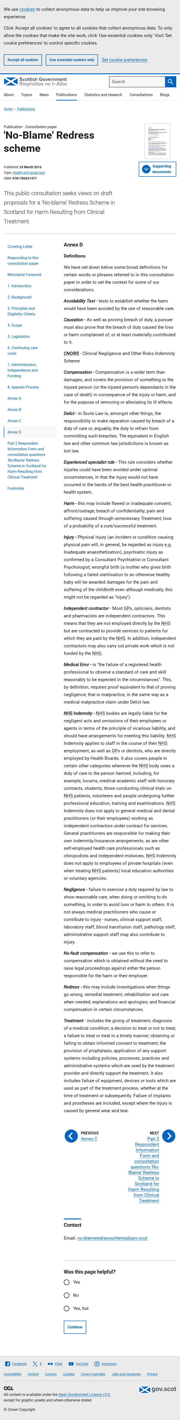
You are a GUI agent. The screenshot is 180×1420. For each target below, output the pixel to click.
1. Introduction (19, 286)
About (9, 95)
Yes (76, 1282)
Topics (26, 95)
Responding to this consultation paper (23, 261)
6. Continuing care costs (23, 351)
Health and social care (29, 173)
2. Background (19, 297)
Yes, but (81, 1308)
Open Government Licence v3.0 (84, 1394)
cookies (27, 9)
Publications (66, 95)
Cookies (69, 1374)
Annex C (14, 421)
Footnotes (16, 488)
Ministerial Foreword (24, 274)
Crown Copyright (93, 1374)
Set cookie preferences (124, 60)
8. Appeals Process (23, 387)
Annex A (14, 398)
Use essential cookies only (71, 60)
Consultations (141, 95)
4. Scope (15, 325)
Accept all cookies (23, 60)
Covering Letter (20, 246)
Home (8, 109)
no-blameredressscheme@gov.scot (112, 1238)
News (44, 95)
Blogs (164, 95)
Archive (33, 1374)
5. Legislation (19, 336)
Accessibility (13, 1374)
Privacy (152, 1374)
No (76, 1295)
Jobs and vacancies (126, 1374)
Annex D (14, 432)
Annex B (14, 409)
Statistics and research (103, 95)
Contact (51, 1374)
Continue (75, 1327)
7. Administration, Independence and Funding (23, 370)
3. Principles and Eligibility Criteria (21, 311)
